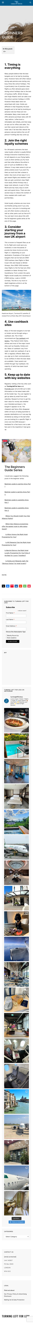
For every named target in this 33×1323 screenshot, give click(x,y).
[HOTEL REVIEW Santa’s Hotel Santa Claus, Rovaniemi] (16, 1152)
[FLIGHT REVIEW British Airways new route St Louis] (16, 720)
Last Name (10, 619)
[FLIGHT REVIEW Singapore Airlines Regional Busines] (16, 949)
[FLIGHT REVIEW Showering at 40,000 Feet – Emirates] (16, 1203)
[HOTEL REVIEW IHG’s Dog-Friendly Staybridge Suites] (16, 923)
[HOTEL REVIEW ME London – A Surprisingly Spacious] (16, 898)
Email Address (11, 626)
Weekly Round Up (13, 635)
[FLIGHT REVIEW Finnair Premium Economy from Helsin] (16, 1076)
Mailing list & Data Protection (14, 1300)
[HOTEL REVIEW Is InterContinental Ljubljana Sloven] (16, 796)
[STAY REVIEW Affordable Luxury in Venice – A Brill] (16, 1101)
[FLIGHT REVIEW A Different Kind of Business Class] (16, 1178)
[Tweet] (3, 586)
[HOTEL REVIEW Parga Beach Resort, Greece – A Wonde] (16, 745)
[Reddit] (20, 586)
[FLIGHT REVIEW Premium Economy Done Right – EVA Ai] (16, 847)
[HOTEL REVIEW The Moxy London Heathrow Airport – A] (16, 1025)
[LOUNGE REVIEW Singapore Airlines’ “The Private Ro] (16, 872)
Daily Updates (11, 638)
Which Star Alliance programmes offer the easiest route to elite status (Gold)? (15, 526)
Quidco (7, 341)
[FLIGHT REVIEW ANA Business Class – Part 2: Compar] (16, 1000)
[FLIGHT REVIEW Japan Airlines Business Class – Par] (16, 1050)
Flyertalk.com (9, 389)
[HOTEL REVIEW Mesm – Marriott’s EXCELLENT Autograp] (16, 974)
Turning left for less (16, 1316)
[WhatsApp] (24, 586)
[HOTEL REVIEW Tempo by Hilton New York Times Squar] (16, 771)
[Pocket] (29, 586)
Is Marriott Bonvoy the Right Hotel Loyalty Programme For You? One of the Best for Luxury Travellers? (17, 552)
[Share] (7, 586)
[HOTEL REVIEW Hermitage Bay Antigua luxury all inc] (16, 822)
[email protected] (10, 1257)
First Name (10, 613)
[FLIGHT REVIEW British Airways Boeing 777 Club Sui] (16, 1127)
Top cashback (21, 338)
